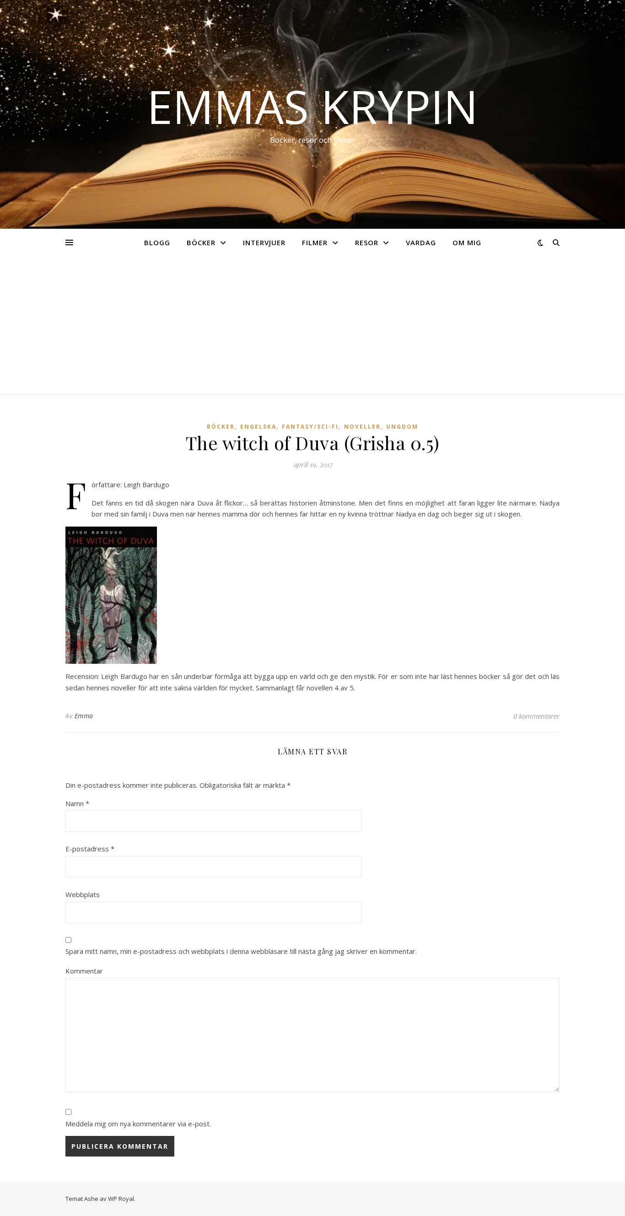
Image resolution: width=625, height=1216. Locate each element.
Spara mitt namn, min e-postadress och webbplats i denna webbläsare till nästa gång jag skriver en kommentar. (241, 951)
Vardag (421, 242)
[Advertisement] (312, 325)
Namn (77, 803)
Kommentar (84, 970)
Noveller (362, 426)
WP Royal (121, 1198)
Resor (366, 242)
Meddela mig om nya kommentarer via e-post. (138, 1123)
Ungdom (402, 426)
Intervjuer (264, 242)
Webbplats (82, 894)
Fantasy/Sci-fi (310, 426)
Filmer (315, 242)
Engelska (258, 426)
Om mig (467, 242)
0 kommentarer (536, 716)
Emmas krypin (312, 106)
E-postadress (89, 848)
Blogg (157, 242)
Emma (84, 715)
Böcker (201, 242)
